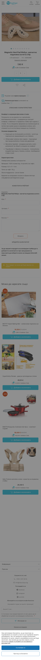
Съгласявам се (20, 647)
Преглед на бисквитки (20, 653)
